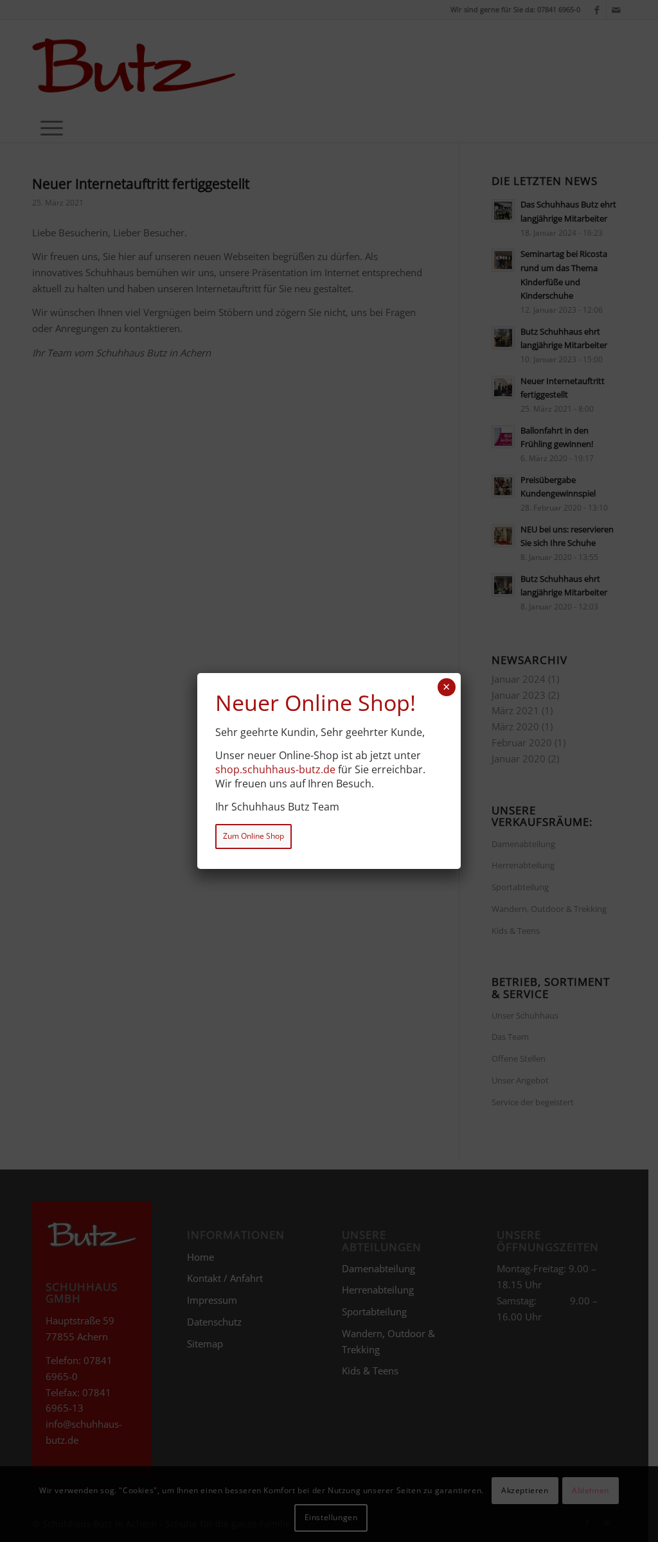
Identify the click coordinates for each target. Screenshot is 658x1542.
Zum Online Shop (253, 835)
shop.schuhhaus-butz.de (275, 769)
